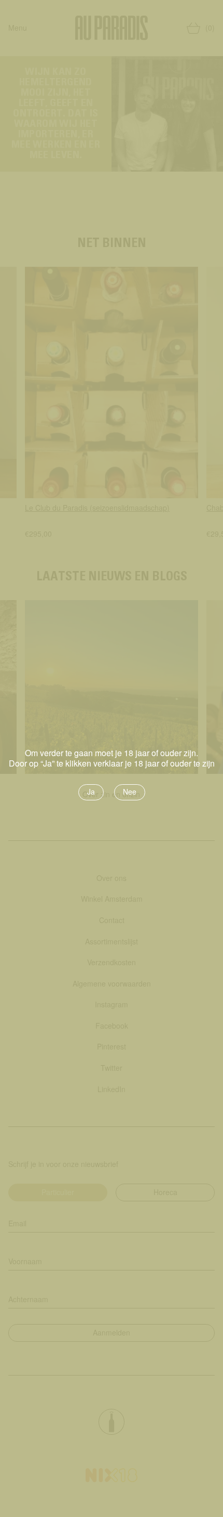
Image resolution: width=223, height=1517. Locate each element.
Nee (129, 791)
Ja (91, 791)
